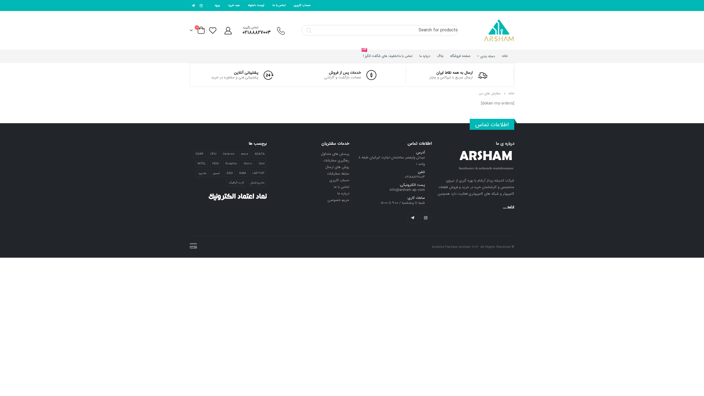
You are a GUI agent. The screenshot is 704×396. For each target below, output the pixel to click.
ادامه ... (508, 207)
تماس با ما (279, 5)
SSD (229, 173)
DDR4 (200, 154)
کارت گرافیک (236, 182)
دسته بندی (487, 56)
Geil (262, 163)
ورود (217, 5)
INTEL (201, 163)
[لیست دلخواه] (213, 30)
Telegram (412, 217)
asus (244, 154)
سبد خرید (234, 5)
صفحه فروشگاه (460, 56)
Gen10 (248, 163)
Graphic (231, 163)
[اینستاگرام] (201, 5)
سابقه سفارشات (338, 174)
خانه (505, 56)
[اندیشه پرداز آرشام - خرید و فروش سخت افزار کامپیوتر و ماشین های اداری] (499, 30)
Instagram (425, 217)
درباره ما (424, 56)
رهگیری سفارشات (336, 160)
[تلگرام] (193, 5)
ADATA (260, 154)
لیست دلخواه (256, 5)
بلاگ (440, 56)
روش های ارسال (337, 167)
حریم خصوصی (338, 200)
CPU (213, 154)
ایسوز (216, 173)
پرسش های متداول (335, 154)
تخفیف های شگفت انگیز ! (380, 54)
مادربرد (202, 173)
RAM (242, 173)
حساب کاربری (302, 5)
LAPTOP (258, 173)
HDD (215, 163)
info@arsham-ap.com (407, 190)
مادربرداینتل (258, 182)
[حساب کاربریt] (228, 30)
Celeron (228, 154)
